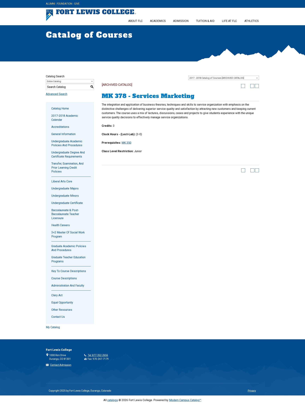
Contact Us (58, 316)
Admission (181, 21)
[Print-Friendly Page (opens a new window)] (252, 86)
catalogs (112, 400)
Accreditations (60, 127)
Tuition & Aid (205, 21)
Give (77, 4)
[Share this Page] (248, 86)
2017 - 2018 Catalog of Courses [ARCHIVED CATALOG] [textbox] (216, 78)
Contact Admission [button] (60, 365)
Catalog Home (60, 108)
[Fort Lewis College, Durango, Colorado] (91, 15)
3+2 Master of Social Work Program (68, 234)
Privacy (252, 390)
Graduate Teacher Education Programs (68, 259)
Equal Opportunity (62, 302)
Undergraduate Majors (65, 188)
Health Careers (60, 225)
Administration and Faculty (67, 285)
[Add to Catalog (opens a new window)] (243, 86)
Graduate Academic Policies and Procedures (68, 248)
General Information (63, 134)
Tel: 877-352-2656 (98, 355)
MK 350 (126, 142)
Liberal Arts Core (61, 181)
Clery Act (56, 295)
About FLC (135, 21)
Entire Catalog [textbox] (54, 81)
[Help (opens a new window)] (257, 86)
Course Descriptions (64, 278)
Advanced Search (56, 94)
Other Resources (61, 309)
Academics (158, 21)
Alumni (50, 4)
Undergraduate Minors (65, 195)
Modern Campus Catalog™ (185, 400)
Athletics (251, 21)
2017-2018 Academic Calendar (64, 117)
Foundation (64, 4)
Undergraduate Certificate (67, 203)
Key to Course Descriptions (68, 271)
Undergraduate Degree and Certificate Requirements (68, 154)
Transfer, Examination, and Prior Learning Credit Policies (67, 167)
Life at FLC (229, 21)
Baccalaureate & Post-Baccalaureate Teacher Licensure (65, 214)
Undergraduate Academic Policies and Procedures (66, 143)
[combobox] (223, 78)
